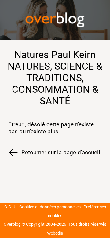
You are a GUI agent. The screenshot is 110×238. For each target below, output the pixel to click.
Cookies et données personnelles (50, 207)
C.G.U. (10, 207)
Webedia (55, 233)
